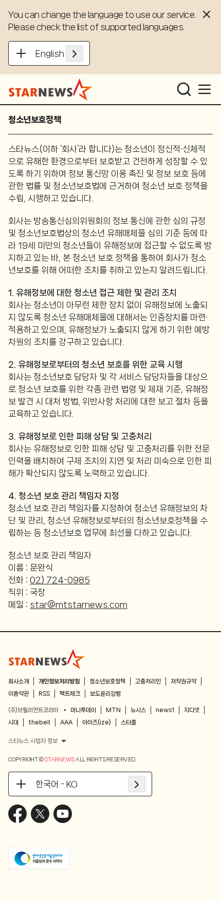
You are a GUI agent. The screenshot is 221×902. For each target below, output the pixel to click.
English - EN (59, 53)
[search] (184, 89)
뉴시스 (138, 710)
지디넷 (191, 710)
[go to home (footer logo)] (46, 659)
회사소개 (18, 681)
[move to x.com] (40, 814)
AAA (66, 722)
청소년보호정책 (107, 681)
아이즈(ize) (96, 722)
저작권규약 (183, 681)
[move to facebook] (17, 814)
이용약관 (18, 694)
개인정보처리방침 (59, 681)
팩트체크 (70, 694)
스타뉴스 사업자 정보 (33, 741)
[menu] (204, 89)
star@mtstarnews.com (78, 604)
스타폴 (128, 722)
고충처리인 (148, 681)
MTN (113, 710)
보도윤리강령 (105, 694)
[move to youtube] (62, 814)
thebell (39, 722)
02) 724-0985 (60, 579)
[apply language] (74, 53)
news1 (165, 710)
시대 (13, 722)
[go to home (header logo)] (50, 89)
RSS (44, 694)
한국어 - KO (56, 784)
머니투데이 (83, 710)
